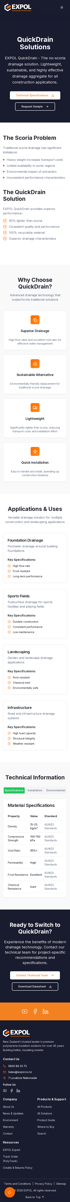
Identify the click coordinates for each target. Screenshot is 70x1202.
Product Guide (46, 1120)
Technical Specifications (32, 95)
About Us (8, 1106)
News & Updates (13, 1113)
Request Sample (32, 106)
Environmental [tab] (55, 790)
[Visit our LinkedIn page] (46, 1011)
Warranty (8, 1126)
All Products (44, 1106)
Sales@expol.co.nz (20, 1072)
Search (41, 1133)
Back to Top (33, 1197)
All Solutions (44, 1113)
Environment (10, 1120)
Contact (8, 1133)
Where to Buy (45, 1126)
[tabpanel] (35, 848)
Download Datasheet (32, 986)
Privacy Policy (43, 1183)
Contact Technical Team (32, 975)
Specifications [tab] (14, 790)
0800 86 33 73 (17, 1066)
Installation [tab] (35, 790)
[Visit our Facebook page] (35, 1011)
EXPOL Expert (11, 1149)
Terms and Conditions (17, 1183)
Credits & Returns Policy (17, 1167)
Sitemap (61, 1183)
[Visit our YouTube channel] (25, 1011)
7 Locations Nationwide (22, 1077)
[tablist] (35, 790)
